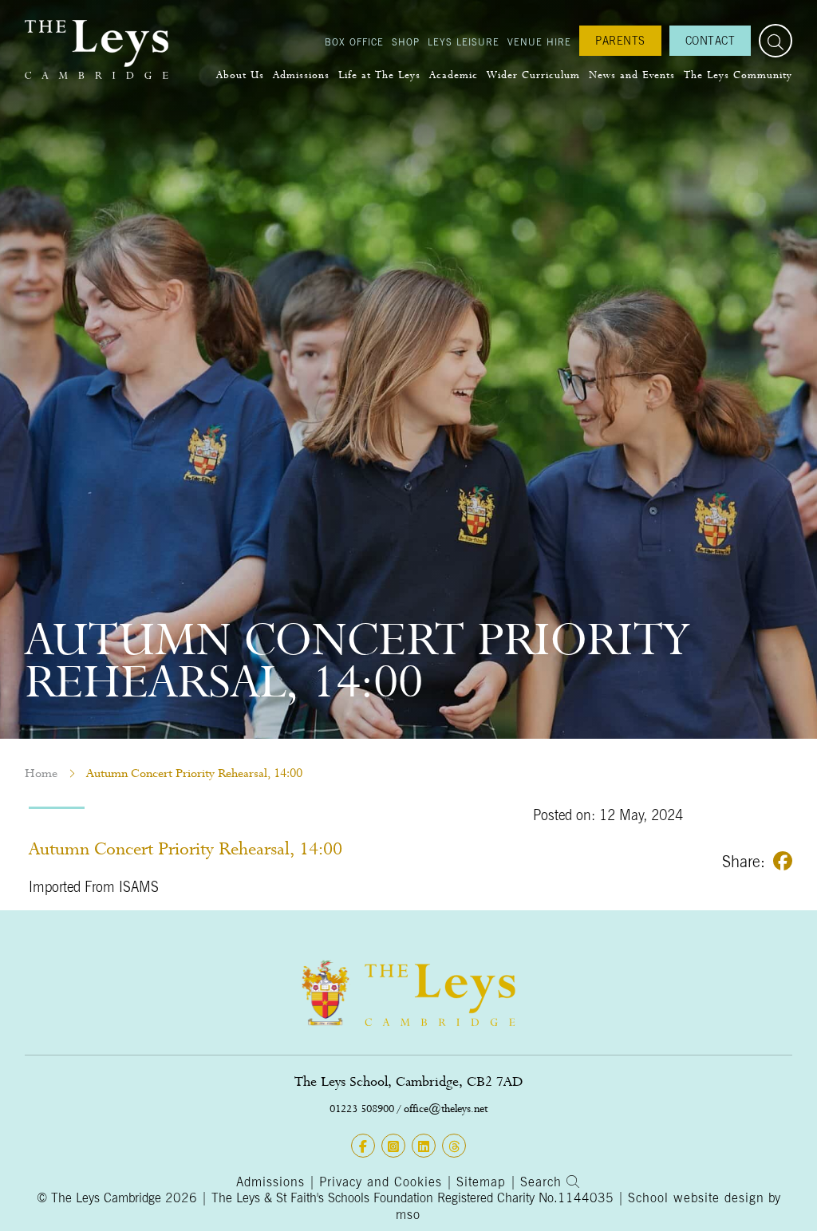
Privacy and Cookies (380, 1182)
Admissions (301, 74)
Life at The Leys (379, 74)
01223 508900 (362, 1108)
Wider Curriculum (533, 74)
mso (408, 1214)
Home (41, 773)
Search (543, 1182)
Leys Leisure (463, 41)
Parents (620, 40)
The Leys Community (738, 74)
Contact (710, 40)
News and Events (632, 74)
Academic (453, 74)
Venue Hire (539, 41)
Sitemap (481, 1182)
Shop (406, 41)
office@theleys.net (445, 1108)
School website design (696, 1197)
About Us (240, 74)
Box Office (354, 41)
